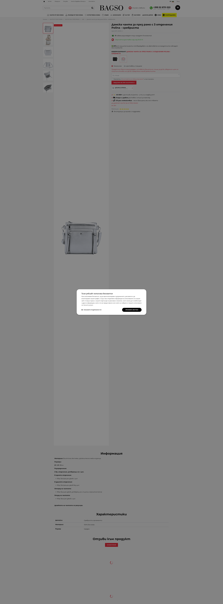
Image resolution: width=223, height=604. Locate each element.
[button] (91, 310)
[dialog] (111, 302)
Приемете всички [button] (131, 310)
